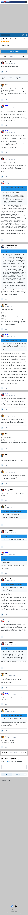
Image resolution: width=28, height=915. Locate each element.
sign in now (8, 761)
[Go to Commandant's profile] (2, 62)
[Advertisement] (14, 19)
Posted (10, 63)
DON (6, 84)
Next (23, 56)
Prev (5, 56)
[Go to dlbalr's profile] (2, 106)
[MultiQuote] (2, 72)
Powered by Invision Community (14, 912)
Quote (6, 71)
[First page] (2, 56)
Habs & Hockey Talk (13, 46)
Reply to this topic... (8, 767)
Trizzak (7, 506)
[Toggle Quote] (3, 187)
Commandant (5, 45)
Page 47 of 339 (13, 56)
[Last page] (26, 56)
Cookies (14, 909)
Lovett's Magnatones (11, 245)
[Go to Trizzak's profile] (2, 506)
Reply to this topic (14, 51)
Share (7, 774)
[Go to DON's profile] (2, 85)
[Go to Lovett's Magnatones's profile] (2, 246)
